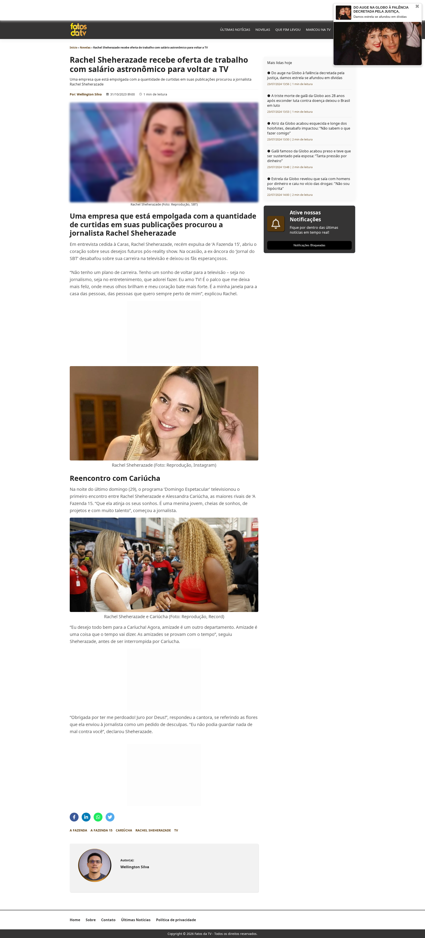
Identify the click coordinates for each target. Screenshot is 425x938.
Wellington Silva (89, 94)
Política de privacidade (176, 919)
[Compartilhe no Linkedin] (86, 817)
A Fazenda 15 (101, 830)
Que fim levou (288, 29)
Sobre (91, 919)
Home (75, 919)
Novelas (262, 29)
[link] (94, 865)
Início (73, 47)
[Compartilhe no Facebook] (74, 817)
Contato (108, 919)
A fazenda (78, 830)
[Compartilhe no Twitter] (110, 817)
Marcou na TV (318, 29)
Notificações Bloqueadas (309, 245)
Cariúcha (124, 830)
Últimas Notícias (235, 29)
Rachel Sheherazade (153, 830)
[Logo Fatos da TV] (78, 29)
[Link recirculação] (343, 13)
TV (176, 830)
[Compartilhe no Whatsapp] (98, 817)
